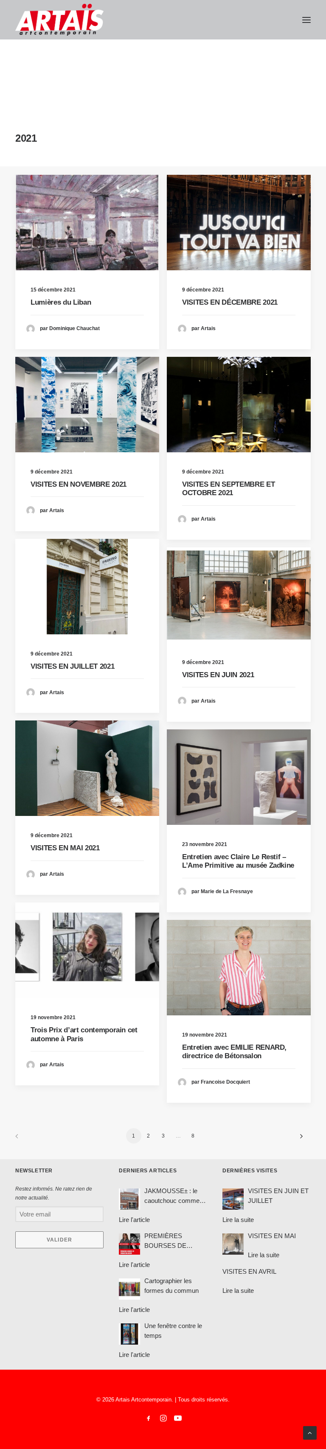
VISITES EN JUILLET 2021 (72, 666)
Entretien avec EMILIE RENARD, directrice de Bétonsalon (234, 1051)
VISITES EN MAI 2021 (65, 848)
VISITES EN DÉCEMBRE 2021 (230, 302)
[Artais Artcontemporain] (59, 20)
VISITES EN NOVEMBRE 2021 (78, 484)
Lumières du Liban (61, 302)
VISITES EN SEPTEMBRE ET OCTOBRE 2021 (228, 488)
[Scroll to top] (310, 1432)
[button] (306, 19)
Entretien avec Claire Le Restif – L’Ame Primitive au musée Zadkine (238, 861)
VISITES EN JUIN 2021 (218, 675)
